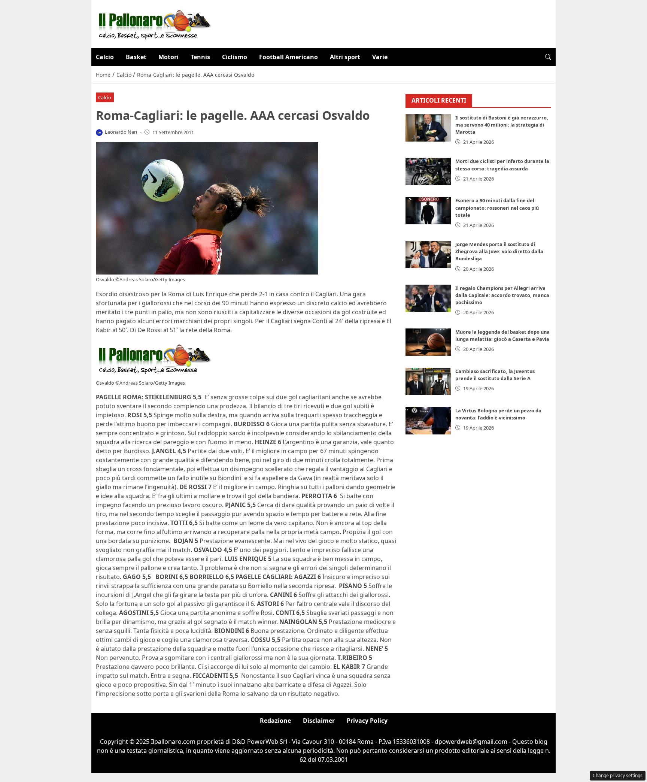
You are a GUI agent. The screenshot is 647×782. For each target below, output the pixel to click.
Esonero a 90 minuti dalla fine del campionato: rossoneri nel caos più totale (497, 207)
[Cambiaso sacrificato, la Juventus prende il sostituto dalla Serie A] (428, 381)
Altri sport (345, 57)
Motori (168, 57)
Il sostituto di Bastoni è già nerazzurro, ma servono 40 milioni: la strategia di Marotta (501, 124)
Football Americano (288, 57)
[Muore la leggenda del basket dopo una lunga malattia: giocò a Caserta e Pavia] (428, 342)
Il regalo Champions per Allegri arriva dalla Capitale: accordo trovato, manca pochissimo (502, 295)
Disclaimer (319, 720)
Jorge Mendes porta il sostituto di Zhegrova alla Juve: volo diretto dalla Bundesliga (499, 251)
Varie (380, 57)
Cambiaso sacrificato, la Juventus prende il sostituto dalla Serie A (495, 375)
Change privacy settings (618, 775)
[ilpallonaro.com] (154, 23)
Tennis (200, 57)
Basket (136, 57)
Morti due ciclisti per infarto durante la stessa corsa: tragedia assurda (502, 165)
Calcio (105, 57)
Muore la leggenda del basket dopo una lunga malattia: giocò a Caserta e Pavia (502, 335)
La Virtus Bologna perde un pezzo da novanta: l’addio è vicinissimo (498, 414)
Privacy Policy (367, 720)
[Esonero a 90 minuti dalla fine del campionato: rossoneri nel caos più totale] (428, 210)
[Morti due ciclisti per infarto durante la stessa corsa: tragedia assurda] (428, 171)
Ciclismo (234, 57)
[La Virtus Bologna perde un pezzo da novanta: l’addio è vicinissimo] (428, 420)
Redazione (275, 720)
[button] (548, 56)
